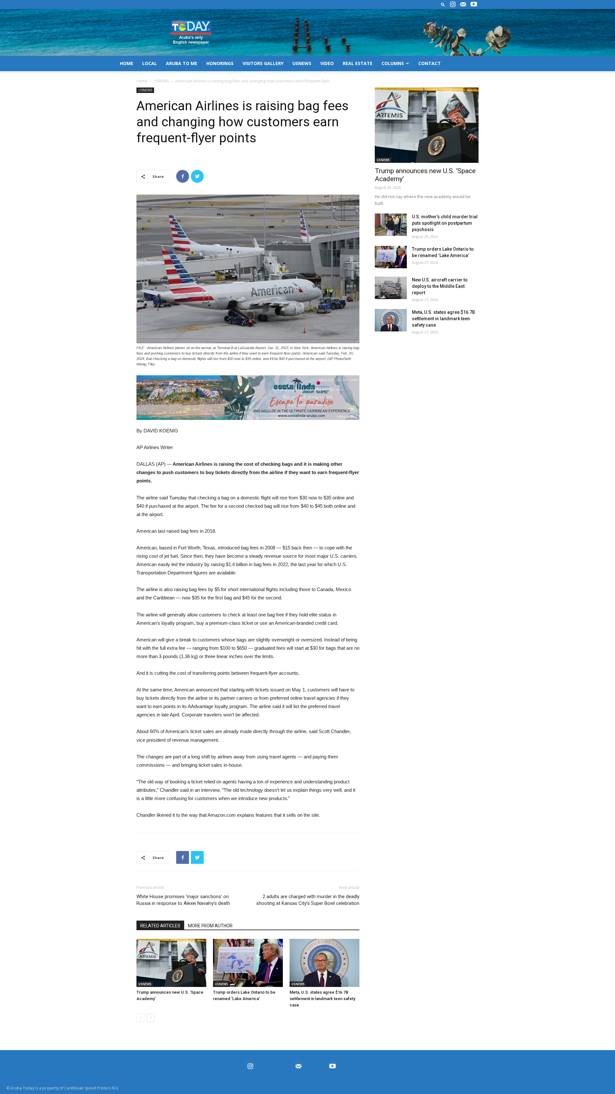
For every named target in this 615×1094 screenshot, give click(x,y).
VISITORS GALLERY (262, 63)
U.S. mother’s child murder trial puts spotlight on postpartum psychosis (445, 223)
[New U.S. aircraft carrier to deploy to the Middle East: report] (391, 288)
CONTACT (429, 63)
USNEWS (301, 63)
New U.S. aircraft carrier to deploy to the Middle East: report (440, 286)
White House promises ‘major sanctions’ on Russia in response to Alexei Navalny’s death (183, 900)
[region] (247, 397)
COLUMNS (392, 63)
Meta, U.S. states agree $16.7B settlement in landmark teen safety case (322, 998)
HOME (126, 63)
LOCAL (149, 63)
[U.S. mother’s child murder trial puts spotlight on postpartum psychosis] (391, 224)
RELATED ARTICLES (160, 925)
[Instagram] (452, 4)
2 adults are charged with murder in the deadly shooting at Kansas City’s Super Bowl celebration (307, 900)
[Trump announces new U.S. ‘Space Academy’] (171, 963)
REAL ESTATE (358, 63)
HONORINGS (220, 63)
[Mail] (463, 4)
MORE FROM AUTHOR (210, 925)
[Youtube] (474, 4)
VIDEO (327, 63)
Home (142, 81)
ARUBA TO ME (181, 63)
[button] (443, 4)
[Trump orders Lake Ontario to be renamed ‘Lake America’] (248, 963)
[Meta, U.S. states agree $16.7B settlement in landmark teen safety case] (324, 963)
